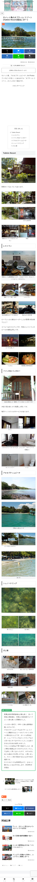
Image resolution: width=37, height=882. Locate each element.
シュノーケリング (18, 143)
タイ (5, 796)
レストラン (16, 135)
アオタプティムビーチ (19, 140)
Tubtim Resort (16, 132)
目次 (15, 128)
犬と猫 (15, 146)
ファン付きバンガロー (19, 138)
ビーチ (5, 800)
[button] (29, 56)
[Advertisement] (18, 105)
